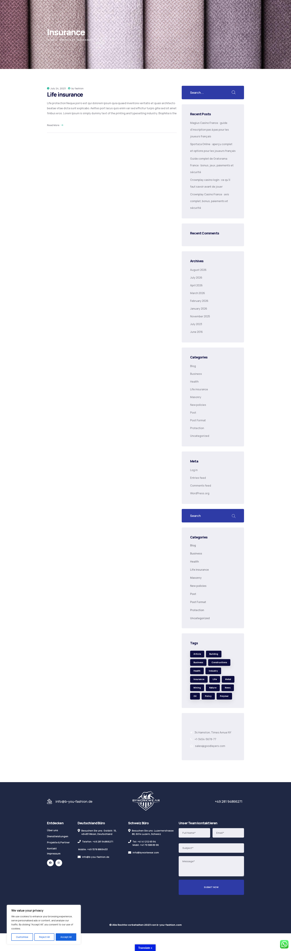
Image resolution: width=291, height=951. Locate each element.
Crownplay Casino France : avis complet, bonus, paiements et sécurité (209, 201)
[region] (44, 924)
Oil (195, 696)
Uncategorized (199, 436)
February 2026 (199, 301)
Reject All (44, 937)
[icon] (50, 862)
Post (193, 412)
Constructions (219, 662)
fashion (79, 88)
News (228, 687)
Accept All (66, 937)
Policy (208, 696)
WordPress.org (199, 493)
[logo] (146, 801)
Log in (194, 470)
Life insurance (65, 94)
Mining (197, 687)
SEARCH (233, 92)
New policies (198, 405)
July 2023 (196, 324)
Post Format (198, 420)
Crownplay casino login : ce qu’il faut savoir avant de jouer (210, 183)
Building (213, 654)
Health (194, 381)
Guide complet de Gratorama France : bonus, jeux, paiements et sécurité (212, 165)
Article (197, 654)
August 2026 (198, 270)
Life (215, 679)
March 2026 (197, 293)
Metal (228, 679)
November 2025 (200, 316)
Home (51, 39)
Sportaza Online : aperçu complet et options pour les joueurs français (213, 147)
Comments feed (200, 485)
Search (233, 515)
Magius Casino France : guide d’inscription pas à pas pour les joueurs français (209, 129)
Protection (197, 428)
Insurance (198, 679)
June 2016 (196, 332)
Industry (213, 670)
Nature (212, 687)
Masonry (195, 397)
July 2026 (196, 277)
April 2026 (196, 285)
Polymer (224, 696)
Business (196, 374)
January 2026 (198, 308)
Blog (193, 366)
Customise (22, 937)
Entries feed (198, 478)
